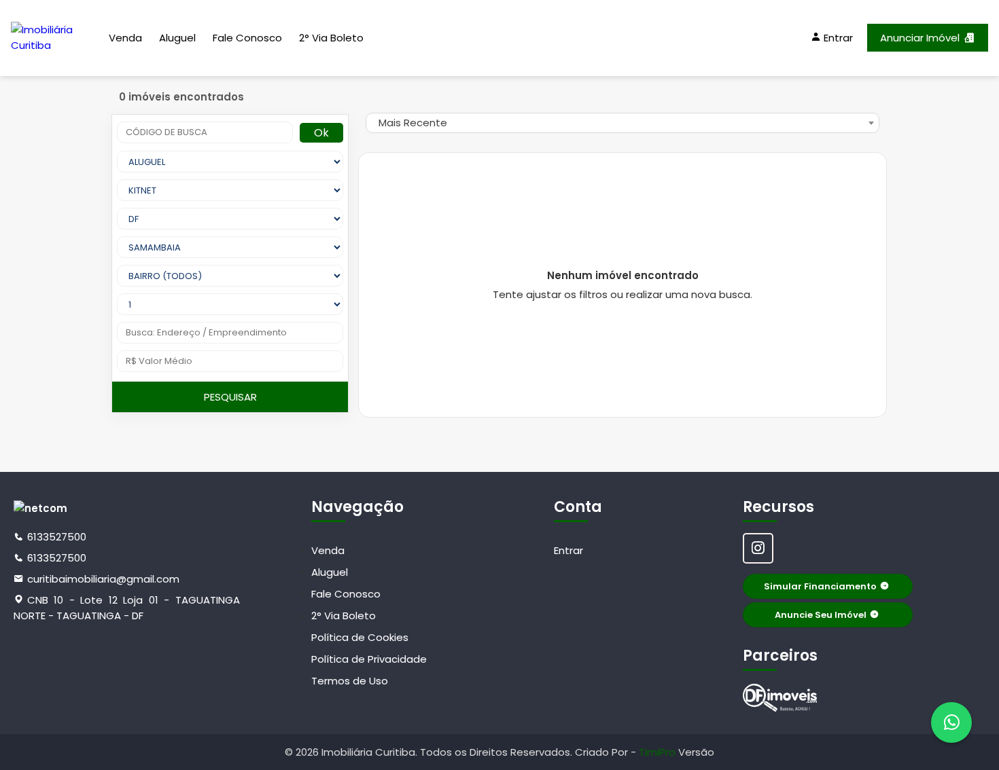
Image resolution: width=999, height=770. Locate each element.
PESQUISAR (230, 397)
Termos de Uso (349, 681)
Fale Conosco (247, 38)
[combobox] (622, 122)
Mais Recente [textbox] (413, 122)
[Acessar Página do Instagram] (758, 548)
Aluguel (177, 38)
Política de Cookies (359, 637)
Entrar (568, 550)
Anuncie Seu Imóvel (820, 614)
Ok (321, 133)
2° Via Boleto (331, 38)
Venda (125, 38)
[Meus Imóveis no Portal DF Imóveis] (780, 698)
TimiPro (658, 752)
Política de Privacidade (369, 659)
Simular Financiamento (820, 586)
